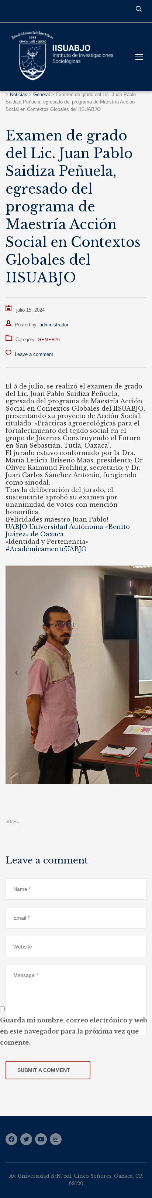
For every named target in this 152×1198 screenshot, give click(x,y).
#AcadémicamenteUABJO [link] (46, 549)
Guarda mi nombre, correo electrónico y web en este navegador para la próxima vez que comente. (73, 1031)
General (50, 339)
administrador (53, 325)
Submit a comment (43, 1070)
